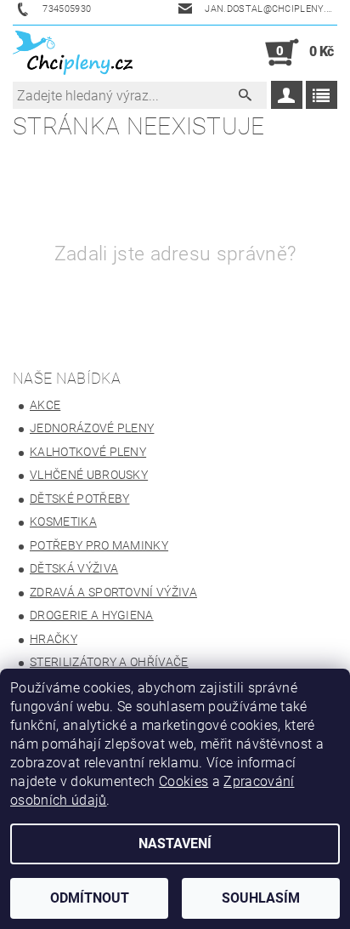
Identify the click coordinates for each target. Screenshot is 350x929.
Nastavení (175, 843)
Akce (45, 405)
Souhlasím (261, 898)
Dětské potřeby (79, 498)
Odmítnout (89, 898)
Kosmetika (63, 521)
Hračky (53, 639)
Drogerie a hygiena (92, 615)
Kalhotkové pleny (88, 452)
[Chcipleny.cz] (73, 53)
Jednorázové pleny (92, 428)
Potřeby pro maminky (99, 545)
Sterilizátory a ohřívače (109, 662)
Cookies (183, 781)
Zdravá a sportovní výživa (113, 592)
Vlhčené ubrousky (89, 475)
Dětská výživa (74, 568)
